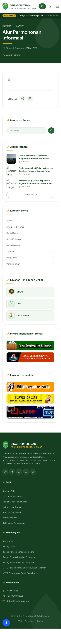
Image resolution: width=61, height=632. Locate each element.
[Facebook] (12, 472)
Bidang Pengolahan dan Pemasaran (19, 557)
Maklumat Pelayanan (12, 496)
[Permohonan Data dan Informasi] (30, 345)
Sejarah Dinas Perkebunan (14, 501)
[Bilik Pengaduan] (30, 387)
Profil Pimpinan (9, 517)
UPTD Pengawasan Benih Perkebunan (20, 573)
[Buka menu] (57, 6)
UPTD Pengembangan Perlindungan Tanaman (24, 567)
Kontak (40, 621)
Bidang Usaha (8, 546)
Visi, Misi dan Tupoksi (12, 507)
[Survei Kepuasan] (30, 399)
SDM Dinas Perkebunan (13, 523)
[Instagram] (5, 472)
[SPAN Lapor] (30, 412)
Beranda (6, 26)
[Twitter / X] (19, 472)
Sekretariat (7, 541)
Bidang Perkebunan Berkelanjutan (18, 562)
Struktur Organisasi (11, 512)
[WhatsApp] (33, 472)
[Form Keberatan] (30, 357)
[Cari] (42, 6)
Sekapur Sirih (8, 491)
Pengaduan (29, 621)
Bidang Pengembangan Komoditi (18, 552)
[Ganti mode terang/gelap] (50, 6)
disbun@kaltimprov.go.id (18, 601)
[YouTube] (26, 472)
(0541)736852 (13, 590)
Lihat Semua (29, 195)
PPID (20, 621)
